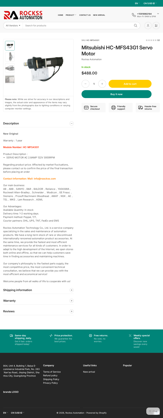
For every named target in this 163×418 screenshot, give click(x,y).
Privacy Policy (50, 383)
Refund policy (50, 375)
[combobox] (81, 25)
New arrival (99, 15)
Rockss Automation (92, 59)
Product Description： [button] (15, 154)
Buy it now (116, 94)
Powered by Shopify (96, 412)
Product (70, 15)
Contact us (85, 15)
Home (60, 15)
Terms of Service (52, 371)
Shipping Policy (51, 379)
